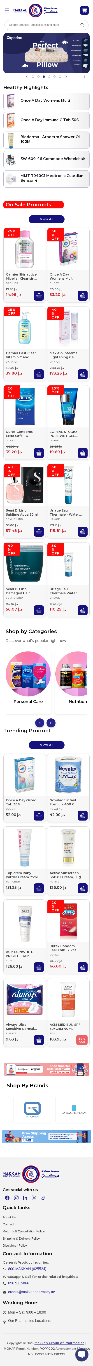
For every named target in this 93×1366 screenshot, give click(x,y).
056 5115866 (18, 1283)
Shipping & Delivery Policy (21, 1238)
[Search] (82, 25)
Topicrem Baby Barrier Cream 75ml (22, 875)
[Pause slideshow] (86, 76)
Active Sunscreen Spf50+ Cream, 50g (65, 875)
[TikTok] (43, 1197)
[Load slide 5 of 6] (54, 76)
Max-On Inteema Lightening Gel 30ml (63, 355)
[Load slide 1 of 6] (33, 76)
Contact (8, 1224)
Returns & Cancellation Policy (24, 1231)
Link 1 (21, 1075)
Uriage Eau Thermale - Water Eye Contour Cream (64, 512)
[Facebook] (7, 1197)
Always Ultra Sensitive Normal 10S (20, 1027)
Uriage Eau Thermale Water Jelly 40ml (63, 591)
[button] (7, 10)
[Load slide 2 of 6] (38, 76)
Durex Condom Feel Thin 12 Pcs (63, 948)
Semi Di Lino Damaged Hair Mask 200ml (18, 591)
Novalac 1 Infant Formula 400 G (63, 802)
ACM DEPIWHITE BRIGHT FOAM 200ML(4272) (19, 954)
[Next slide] (66, 76)
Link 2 (41, 1075)
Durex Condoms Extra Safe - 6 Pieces (19, 434)
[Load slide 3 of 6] (43, 76)
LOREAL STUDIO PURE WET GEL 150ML (63, 434)
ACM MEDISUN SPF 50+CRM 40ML (65, 1027)
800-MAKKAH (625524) (27, 1269)
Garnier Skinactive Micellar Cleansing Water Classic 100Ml (21, 276)
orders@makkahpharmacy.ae (31, 1292)
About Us (9, 1217)
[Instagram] (16, 1197)
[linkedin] (25, 1197)
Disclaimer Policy (15, 1245)
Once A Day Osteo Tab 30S (21, 802)
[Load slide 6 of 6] (60, 76)
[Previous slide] (26, 76)
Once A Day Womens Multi (62, 276)
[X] (34, 1197)
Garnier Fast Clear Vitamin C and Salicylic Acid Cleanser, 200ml (21, 355)
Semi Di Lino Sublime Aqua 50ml (22, 512)
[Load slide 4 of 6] (49, 76)
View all (46, 219)
